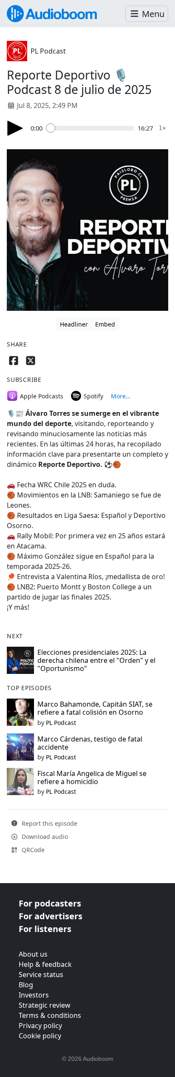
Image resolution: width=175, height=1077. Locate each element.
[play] (15, 128)
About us (33, 954)
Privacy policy (40, 1025)
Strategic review (45, 1005)
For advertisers (50, 916)
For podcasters (50, 903)
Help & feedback (45, 964)
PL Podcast (48, 51)
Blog (26, 984)
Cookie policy (40, 1035)
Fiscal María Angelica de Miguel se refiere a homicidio (92, 777)
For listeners (45, 929)
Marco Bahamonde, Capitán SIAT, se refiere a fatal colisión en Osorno (94, 708)
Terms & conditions (50, 1015)
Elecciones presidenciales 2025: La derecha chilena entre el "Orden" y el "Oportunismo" (96, 660)
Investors (34, 995)
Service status (41, 974)
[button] (146, 14)
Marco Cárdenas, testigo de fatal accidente (89, 743)
